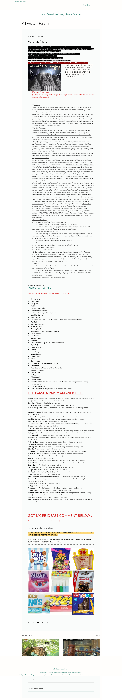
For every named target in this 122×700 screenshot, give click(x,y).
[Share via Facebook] (29, 622)
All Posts (28, 23)
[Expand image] (39, 559)
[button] (61, 94)
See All (98, 635)
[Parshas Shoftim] (81, 649)
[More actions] (93, 36)
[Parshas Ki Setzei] (40, 649)
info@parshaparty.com (61, 669)
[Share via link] (43, 622)
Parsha (44, 23)
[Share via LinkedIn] (38, 622)
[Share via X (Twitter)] (33, 622)
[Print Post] (47, 622)
